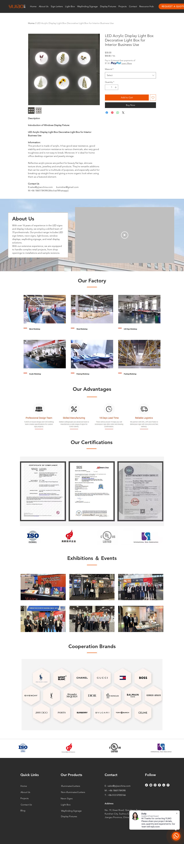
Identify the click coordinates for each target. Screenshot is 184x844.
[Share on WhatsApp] (117, 112)
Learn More (126, 63)
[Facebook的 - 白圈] (159, 785)
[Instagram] (155, 785)
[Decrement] (107, 87)
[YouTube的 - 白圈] (150, 785)
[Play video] (124, 235)
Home (31, 23)
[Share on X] (123, 112)
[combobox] (130, 75)
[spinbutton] (111, 87)
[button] (57, 6)
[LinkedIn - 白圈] (163, 785)
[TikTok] (146, 785)
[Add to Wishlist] (153, 98)
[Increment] (116, 87)
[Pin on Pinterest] (112, 112)
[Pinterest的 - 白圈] (168, 785)
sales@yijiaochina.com (119, 785)
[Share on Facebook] (107, 112)
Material (109, 69)
